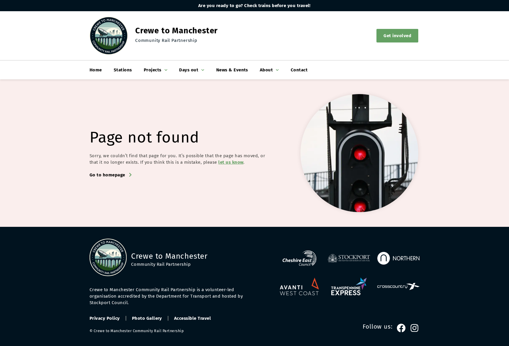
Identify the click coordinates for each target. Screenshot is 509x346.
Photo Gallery (147, 318)
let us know (230, 162)
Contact (299, 70)
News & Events (232, 70)
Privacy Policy (105, 318)
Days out (188, 70)
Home (96, 70)
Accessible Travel (192, 318)
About (266, 70)
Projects (152, 70)
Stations (123, 70)
